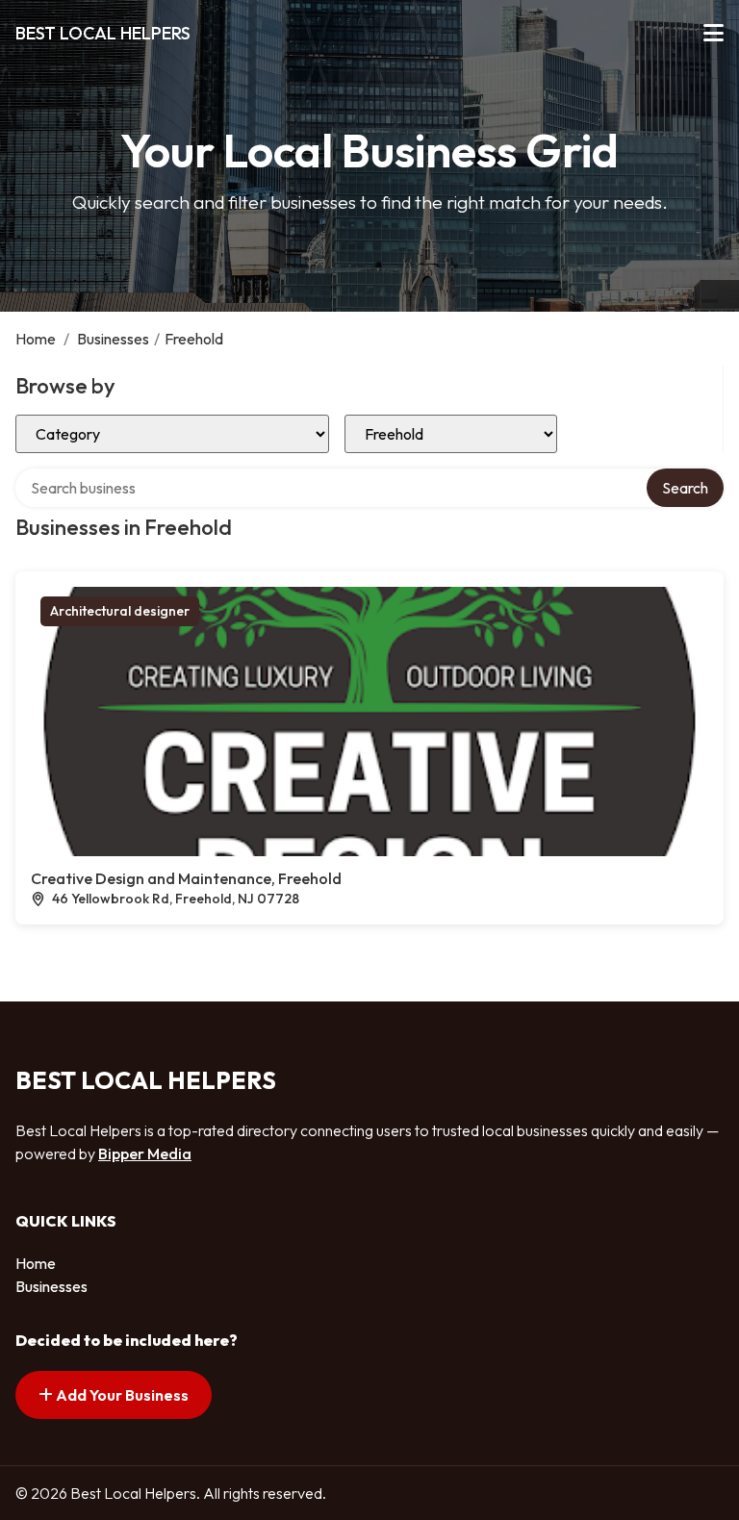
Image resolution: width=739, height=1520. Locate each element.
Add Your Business (121, 1395)
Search (685, 487)
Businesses (113, 338)
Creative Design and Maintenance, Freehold (186, 878)
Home (35, 338)
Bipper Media (144, 1153)
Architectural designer (120, 611)
